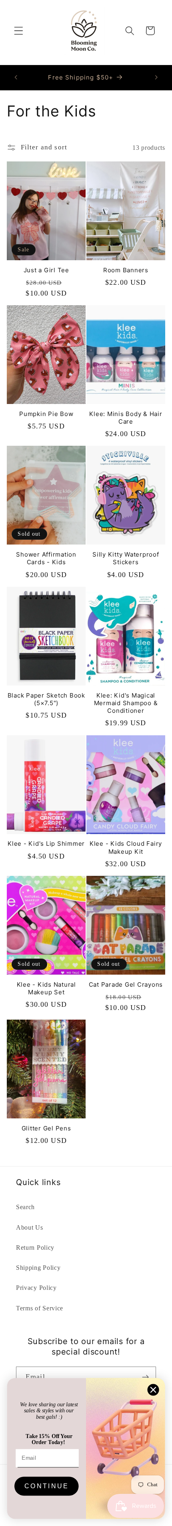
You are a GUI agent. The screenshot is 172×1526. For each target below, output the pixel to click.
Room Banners (125, 270)
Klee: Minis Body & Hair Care (125, 417)
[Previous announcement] (15, 77)
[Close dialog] (153, 1389)
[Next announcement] (156, 77)
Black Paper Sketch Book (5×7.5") (46, 699)
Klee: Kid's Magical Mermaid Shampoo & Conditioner (126, 703)
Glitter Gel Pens (46, 1128)
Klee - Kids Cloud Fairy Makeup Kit (126, 847)
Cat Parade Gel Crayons (126, 984)
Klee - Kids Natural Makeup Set (46, 988)
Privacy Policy (36, 1287)
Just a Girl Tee (46, 270)
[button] (18, 30)
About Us (29, 1227)
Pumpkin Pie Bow (46, 414)
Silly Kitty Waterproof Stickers (125, 558)
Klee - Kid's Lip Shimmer (46, 843)
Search (25, 1207)
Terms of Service (39, 1308)
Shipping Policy (38, 1267)
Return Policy (35, 1247)
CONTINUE (46, 1486)
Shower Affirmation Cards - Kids (46, 558)
